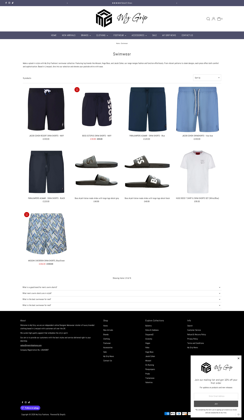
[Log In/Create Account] (213, 19)
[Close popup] (238, 358)
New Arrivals (68, 35)
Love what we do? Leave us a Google (132, 3)
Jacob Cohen (150, 356)
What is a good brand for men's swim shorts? (39, 287)
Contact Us (187, 35)
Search (190, 325)
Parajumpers (150, 369)
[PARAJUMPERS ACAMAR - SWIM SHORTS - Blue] (147, 109)
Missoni (148, 360)
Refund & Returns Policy (196, 334)
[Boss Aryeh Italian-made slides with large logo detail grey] (96, 171)
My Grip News (169, 35)
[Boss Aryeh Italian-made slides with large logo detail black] (147, 171)
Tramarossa (149, 378)
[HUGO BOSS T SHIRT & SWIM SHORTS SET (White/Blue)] (197, 171)
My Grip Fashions (42, 414)
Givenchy (148, 338)
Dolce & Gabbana (151, 330)
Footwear (118, 35)
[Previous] (67, 3)
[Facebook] (6, 3)
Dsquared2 (149, 334)
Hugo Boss (149, 352)
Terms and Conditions (195, 343)
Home (54, 35)
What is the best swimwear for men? (36, 299)
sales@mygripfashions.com (31, 345)
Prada (147, 373)
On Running (149, 365)
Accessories (138, 35)
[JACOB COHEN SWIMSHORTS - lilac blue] (197, 109)
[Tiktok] (12, 3)
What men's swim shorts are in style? (36, 293)
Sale (154, 35)
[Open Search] (208, 19)
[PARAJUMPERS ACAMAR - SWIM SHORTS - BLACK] (46, 171)
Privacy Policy (192, 338)
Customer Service (194, 330)
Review (149, 3)
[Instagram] (9, 3)
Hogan (147, 343)
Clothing (101, 35)
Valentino (148, 382)
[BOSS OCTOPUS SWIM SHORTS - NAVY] (96, 109)
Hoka (147, 347)
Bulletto (148, 325)
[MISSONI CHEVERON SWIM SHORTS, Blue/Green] (46, 234)
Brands (85, 35)
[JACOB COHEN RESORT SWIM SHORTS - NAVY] (46, 109)
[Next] (177, 3)
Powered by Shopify (57, 414)
